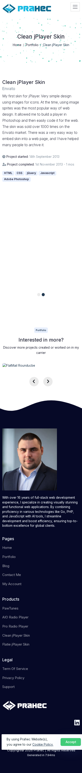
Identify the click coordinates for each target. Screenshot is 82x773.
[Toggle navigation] (75, 6)
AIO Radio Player (15, 617)
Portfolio (9, 557)
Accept (71, 742)
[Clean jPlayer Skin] (41, 237)
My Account (11, 584)
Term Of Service (15, 669)
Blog (5, 566)
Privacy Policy (13, 678)
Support (8, 687)
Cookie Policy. (42, 744)
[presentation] (34, 381)
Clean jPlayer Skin (16, 635)
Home (7, 547)
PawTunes (10, 608)
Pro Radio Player (15, 626)
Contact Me (11, 575)
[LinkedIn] (77, 722)
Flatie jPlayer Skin (15, 644)
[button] (38, 294)
